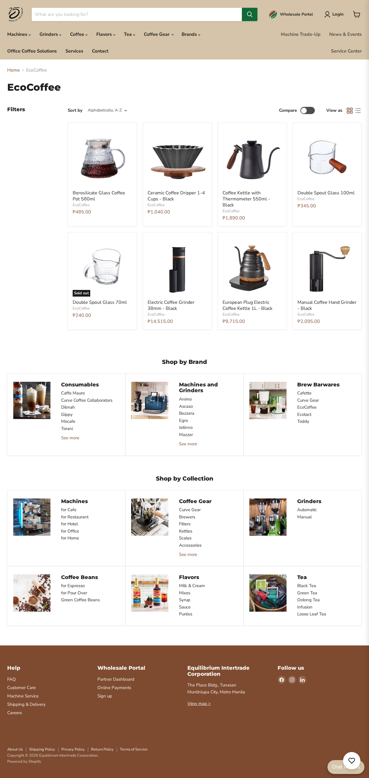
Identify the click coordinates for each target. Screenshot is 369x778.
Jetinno (186, 427)
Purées (185, 614)
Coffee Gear (157, 34)
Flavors (104, 34)
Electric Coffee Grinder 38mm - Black (171, 305)
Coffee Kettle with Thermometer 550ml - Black (246, 199)
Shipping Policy (42, 749)
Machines (18, 34)
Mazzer (186, 435)
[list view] (358, 111)
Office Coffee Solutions (32, 51)
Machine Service (23, 696)
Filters (185, 524)
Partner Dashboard (115, 679)
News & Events (345, 34)
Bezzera (186, 413)
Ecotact (304, 414)
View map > (199, 703)
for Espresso (73, 586)
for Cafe (68, 510)
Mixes (184, 593)
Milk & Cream (192, 586)
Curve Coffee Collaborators (86, 400)
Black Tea (306, 586)
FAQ (11, 679)
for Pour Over (74, 593)
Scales (185, 538)
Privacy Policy (73, 749)
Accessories (190, 545)
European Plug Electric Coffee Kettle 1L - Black (247, 305)
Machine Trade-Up (301, 34)
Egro (183, 420)
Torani (67, 428)
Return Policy (102, 749)
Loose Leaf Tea (311, 614)
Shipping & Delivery (26, 704)
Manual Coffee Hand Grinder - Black (327, 305)
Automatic (307, 510)
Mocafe (68, 421)
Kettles (185, 531)
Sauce (185, 607)
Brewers (187, 517)
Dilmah (68, 407)
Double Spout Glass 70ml (100, 302)
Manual (304, 517)
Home (13, 70)
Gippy (67, 414)
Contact (100, 51)
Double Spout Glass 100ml (326, 193)
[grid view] (350, 111)
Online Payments (114, 687)
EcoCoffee (81, 205)
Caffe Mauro (73, 393)
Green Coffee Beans (80, 600)
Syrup (184, 600)
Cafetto (304, 393)
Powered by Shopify (24, 761)
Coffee (77, 34)
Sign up (104, 696)
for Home (70, 538)
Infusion (304, 607)
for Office (70, 531)
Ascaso (186, 406)
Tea (128, 34)
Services (74, 51)
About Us (15, 749)
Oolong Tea (308, 600)
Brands (190, 34)
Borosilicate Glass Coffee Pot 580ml (99, 196)
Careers (14, 713)
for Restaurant (75, 517)
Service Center (346, 51)
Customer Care (21, 687)
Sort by (75, 110)
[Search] (249, 14)
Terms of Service (134, 749)
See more (70, 438)
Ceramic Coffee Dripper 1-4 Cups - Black (176, 196)
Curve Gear (308, 400)
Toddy (303, 421)
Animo (185, 399)
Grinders (49, 34)
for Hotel (69, 524)
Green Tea (307, 593)
